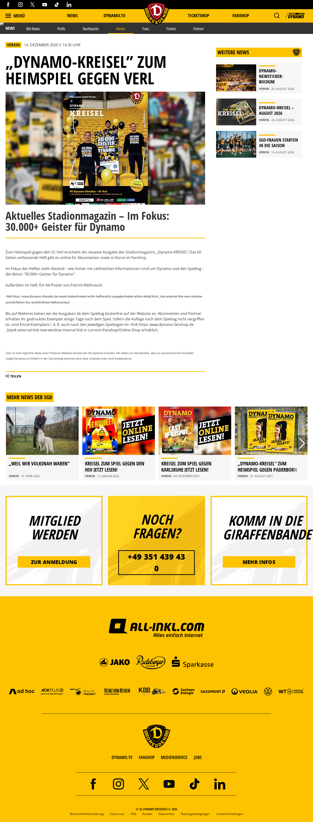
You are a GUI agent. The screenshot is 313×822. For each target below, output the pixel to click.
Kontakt (147, 814)
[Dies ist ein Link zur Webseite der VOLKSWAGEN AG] (268, 691)
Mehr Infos (259, 561)
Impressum (117, 814)
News (72, 15)
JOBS (198, 757)
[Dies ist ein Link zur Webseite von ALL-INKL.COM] (157, 627)
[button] (276, 15)
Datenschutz (167, 814)
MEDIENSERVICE (174, 757)
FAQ (133, 814)
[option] (42, 443)
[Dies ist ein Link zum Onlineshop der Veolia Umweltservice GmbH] (244, 691)
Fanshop (240, 15)
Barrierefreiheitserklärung (87, 814)
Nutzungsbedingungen (195, 814)
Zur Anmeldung (54, 561)
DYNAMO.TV (114, 15)
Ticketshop (198, 15)
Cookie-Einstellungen (229, 814)
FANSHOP (146, 757)
